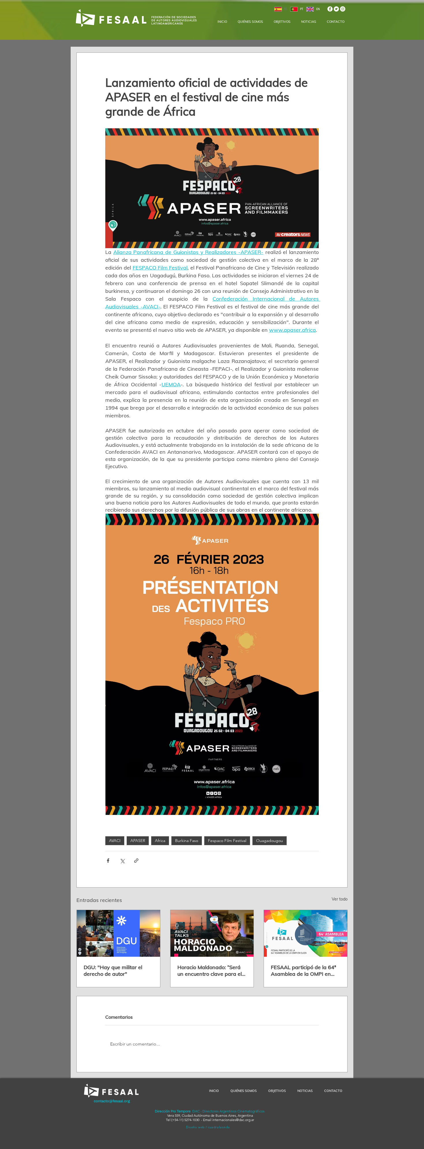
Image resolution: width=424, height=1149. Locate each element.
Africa (160, 840)
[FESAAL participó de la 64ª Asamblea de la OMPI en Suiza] (305, 933)
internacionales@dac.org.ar (233, 1120)
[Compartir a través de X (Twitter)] (122, 860)
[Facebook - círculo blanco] (330, 9)
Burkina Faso (186, 840)
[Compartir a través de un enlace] (136, 860)
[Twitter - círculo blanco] (336, 9)
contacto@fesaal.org (112, 1101)
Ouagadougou (269, 840)
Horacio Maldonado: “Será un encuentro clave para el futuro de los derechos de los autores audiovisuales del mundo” (211, 970)
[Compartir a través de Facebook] (108, 860)
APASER (137, 840)
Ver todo (340, 899)
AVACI (115, 840)
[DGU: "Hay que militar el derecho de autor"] (118, 933)
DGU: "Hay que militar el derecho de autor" (113, 970)
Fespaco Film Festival (227, 840)
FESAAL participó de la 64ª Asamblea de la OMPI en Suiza (303, 970)
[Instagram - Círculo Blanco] (342, 9)
